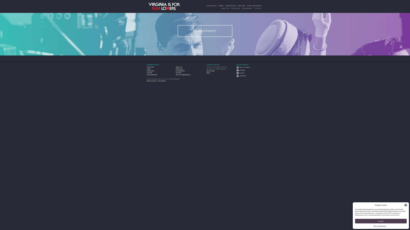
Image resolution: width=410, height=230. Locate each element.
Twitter (241, 73)
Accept (380, 221)
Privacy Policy (152, 81)
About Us (225, 8)
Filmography (247, 8)
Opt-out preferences (379, 226)
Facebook (242, 70)
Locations (211, 6)
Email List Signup (244, 67)
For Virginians (254, 6)
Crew (221, 6)
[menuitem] (211, 6)
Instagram (242, 75)
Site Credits (162, 81)
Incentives (230, 6)
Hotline (241, 6)
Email (208, 73)
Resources (235, 8)
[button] (406, 205)
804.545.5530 (211, 71)
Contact (258, 8)
